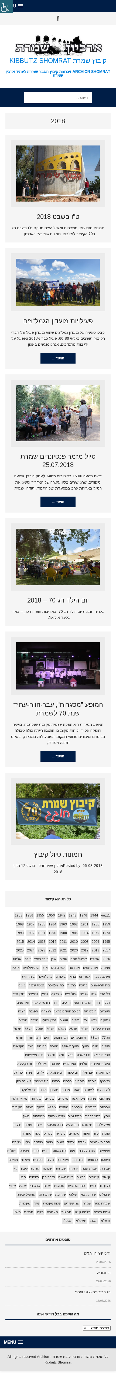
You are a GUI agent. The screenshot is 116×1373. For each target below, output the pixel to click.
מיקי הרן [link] (36, 1098)
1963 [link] (63, 924)
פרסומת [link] (92, 1160)
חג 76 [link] (17, 1029)
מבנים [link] (66, 1090)
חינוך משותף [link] (70, 1046)
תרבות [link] (28, 1212)
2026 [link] (106, 959)
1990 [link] (52, 933)
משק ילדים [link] (102, 1125)
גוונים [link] (22, 985)
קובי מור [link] (60, 1168)
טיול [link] (61, 1055)
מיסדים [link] (49, 1098)
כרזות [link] (56, 1081)
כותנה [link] (92, 1081)
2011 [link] (63, 942)
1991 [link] (41, 933)
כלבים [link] (67, 1081)
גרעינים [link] (33, 994)
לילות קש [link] (103, 1090)
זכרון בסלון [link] (49, 1020)
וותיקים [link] (105, 1020)
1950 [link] (51, 915)
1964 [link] (52, 924)
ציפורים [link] (38, 1160)
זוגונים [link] (64, 1020)
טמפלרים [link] (69, 1064)
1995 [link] (106, 942)
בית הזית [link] (28, 977)
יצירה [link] (29, 1072)
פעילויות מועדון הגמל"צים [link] (58, 321)
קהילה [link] (73, 1168)
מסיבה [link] (63, 1107)
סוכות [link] (106, 1133)
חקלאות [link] (18, 1046)
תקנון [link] (40, 1212)
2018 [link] (95, 950)
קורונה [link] (35, 1168)
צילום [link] (50, 1160)
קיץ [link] (15, 1168)
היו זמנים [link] (23, 1003)
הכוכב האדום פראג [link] (67, 1011)
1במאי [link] (105, 915)
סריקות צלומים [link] (100, 1142)
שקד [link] (37, 1203)
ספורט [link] (48, 1133)
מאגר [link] (76, 1090)
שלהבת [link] (60, 1194)
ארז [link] (45, 968)
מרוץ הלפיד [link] (93, 1116)
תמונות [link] (66, 1212)
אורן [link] (53, 959)
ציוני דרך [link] (63, 1160)
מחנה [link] (92, 1098)
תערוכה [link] (52, 1212)
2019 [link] (84, 950)
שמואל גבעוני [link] (26, 1194)
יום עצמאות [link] (55, 1072)
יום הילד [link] (87, 1072)
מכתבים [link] (91, 1107)
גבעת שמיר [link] (37, 985)
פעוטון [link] (105, 1160)
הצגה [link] (22, 1011)
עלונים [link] (16, 1142)
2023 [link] (41, 950)
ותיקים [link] (75, 1020)
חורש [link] (19, 1038)
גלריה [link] (84, 994)
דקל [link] (107, 1003)
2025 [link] (20, 950)
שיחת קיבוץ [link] (88, 1194)
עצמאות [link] (104, 1151)
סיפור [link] (86, 1133)
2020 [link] (74, 950)
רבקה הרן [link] (48, 1177)
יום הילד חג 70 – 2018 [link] (58, 600)
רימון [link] (23, 1177)
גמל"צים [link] (71, 994)
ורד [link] (86, 1020)
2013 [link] (42, 942)
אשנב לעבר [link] (102, 977)
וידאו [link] (94, 1020)
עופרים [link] (38, 1142)
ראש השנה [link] (65, 1177)
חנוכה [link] (54, 1046)
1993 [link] (20, 933)
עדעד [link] (71, 1142)
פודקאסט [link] (59, 1151)
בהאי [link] (72, 977)
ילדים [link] (40, 1072)
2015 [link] (20, 942)
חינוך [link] (85, 1046)
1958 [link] (18, 915)
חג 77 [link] (106, 1038)
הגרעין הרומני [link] (83, 1003)
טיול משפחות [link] (34, 1055)
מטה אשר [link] (78, 1098)
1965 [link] (41, 924)
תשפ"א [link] (81, 1221)
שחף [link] (12, 1186)
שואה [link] (23, 1186)
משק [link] (26, 1116)
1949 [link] (62, 915)
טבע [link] (70, 1055)
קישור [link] (106, 1177)
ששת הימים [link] (102, 1212)
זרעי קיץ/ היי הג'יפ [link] (97, 1253)
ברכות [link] (71, 985)
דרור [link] (98, 1003)
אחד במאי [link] (41, 959)
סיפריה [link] (61, 1133)
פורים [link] (46, 1151)
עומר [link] (49, 1142)
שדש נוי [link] (35, 1186)
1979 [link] (95, 933)
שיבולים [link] (104, 1194)
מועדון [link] (54, 1090)
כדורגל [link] (18, 1072)
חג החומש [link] (61, 1038)
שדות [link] (47, 1186)
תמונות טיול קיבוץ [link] (58, 854)
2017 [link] (106, 950)
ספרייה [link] (26, 1133)
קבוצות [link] (105, 1168)
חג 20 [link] (84, 1029)
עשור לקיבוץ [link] (87, 1151)
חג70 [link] (39, 1029)
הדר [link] (56, 1003)
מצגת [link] (29, 1107)
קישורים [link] (94, 1177)
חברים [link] (23, 1020)
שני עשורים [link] (71, 1203)
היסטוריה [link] (90, 1011)
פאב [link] (72, 1151)
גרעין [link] (44, 994)
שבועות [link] (59, 1186)
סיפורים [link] (74, 1133)
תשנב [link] (94, 1221)
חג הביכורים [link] (79, 1038)
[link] (6, 6)
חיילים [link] (105, 1046)
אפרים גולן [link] (58, 968)
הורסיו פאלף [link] (41, 1003)
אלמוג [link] (17, 959)
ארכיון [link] (16, 968)
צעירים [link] (13, 1160)
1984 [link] (84, 933)
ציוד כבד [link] (77, 1160)
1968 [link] (20, 924)
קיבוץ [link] (24, 1168)
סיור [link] (96, 1133)
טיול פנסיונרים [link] (100, 1064)
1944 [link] (94, 915)
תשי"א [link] (105, 1221)
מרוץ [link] (107, 1116)
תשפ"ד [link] (68, 1221)
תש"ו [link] (17, 1212)
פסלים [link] (11, 1151)
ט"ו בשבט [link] (83, 1055)
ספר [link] (37, 1133)
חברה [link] (34, 1020)
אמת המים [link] (90, 968)
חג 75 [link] (29, 1029)
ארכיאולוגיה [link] (31, 968)
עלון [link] (27, 1142)
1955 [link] (40, 915)
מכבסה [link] (105, 1107)
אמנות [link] (105, 968)
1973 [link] (106, 933)
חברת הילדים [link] (101, 1029)
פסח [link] (35, 1151)
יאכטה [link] (55, 1064)
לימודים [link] (89, 1090)
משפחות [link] (39, 1116)
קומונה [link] (47, 1168)
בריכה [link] (83, 985)
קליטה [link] (81, 1177)
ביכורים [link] (61, 977)
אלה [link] (28, 959)
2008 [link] (84, 942)
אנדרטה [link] (74, 968)
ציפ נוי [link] (25, 1160)
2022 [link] (52, 950)
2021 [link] (63, 950)
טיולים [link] (51, 1055)
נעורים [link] (29, 1125)
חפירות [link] (42, 1046)
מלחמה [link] (76, 1107)
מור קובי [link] (104, 1098)
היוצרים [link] (105, 1011)
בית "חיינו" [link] (45, 977)
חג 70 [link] (50, 1029)
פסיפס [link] (24, 1151)
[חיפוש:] (58, 97)
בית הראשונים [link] (100, 985)
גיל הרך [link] (105, 994)
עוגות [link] (60, 1142)
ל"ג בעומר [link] (42, 1081)
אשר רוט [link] (85, 977)
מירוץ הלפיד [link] (19, 1098)
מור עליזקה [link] (28, 1090)
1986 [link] (74, 933)
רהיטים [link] (34, 1177)
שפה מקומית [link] (52, 1203)
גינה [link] (94, 994)
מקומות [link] (17, 1107)
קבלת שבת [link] (89, 1168)
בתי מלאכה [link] (56, 985)
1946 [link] (83, 915)
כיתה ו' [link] (80, 1081)
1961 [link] (84, 924)
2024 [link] (31, 950)
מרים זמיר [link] (75, 1116)
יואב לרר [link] (41, 1064)
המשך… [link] (58, 358)
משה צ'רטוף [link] (56, 1116)
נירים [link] (40, 1125)
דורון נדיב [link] (18, 994)
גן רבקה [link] (56, 994)
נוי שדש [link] (87, 1125)
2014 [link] (31, 942)
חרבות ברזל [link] (102, 1055)
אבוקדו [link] (94, 959)
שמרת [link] (87, 1203)
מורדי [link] (43, 1090)
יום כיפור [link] (73, 1072)
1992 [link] (31, 933)
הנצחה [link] (46, 1011)
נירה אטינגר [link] (55, 1125)
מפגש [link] (52, 1107)
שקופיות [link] (24, 1203)
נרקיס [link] (17, 1125)
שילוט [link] (73, 1194)
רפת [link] (93, 1186)
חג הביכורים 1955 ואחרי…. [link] (91, 1292)
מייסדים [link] (63, 1098)
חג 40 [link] (62, 1029)
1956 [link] (29, 915)
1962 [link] (74, 924)
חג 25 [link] (73, 1029)
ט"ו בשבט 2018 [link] (58, 216)
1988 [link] (63, 933)
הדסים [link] (66, 1003)
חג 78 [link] (95, 1038)
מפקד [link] (41, 1107)
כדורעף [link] (105, 1081)
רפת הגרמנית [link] (77, 1186)
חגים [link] (47, 1038)
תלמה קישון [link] (82, 1212)
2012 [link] (52, 942)
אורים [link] (63, 959)
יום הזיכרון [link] (103, 1072)
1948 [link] (72, 915)
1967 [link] (31, 924)
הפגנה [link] (33, 1011)
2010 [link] (74, 942)
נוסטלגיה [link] (72, 1125)
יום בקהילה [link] (25, 1064)
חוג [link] (38, 1038)
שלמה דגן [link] (45, 1194)
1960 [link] (95, 924)
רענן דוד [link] (104, 1186)
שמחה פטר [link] (102, 1203)
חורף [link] (29, 1038)
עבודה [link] (82, 1142)
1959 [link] (106, 924)
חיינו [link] (95, 1046)
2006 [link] (95, 942)
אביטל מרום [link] (78, 959)
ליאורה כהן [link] (23, 1081)
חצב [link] (30, 1046)
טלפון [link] (83, 1064)
